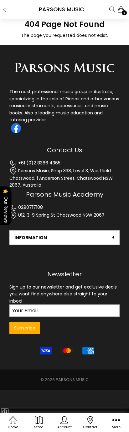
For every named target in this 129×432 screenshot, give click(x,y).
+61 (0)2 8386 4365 (38, 163)
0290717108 (30, 207)
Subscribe (24, 328)
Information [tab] (30, 237)
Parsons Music (72, 380)
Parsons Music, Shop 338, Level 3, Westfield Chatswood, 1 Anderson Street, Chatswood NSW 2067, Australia (61, 178)
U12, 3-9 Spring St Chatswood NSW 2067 (61, 215)
